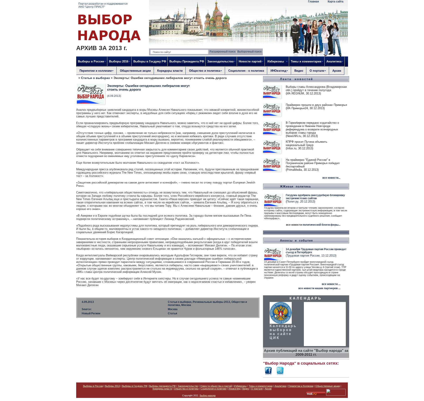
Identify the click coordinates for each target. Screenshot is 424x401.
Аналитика (280, 386)
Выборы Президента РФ (186, 61)
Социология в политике (214, 388)
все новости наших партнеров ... (319, 288)
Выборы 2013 (112, 386)
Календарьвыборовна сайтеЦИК (283, 332)
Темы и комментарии (261, 386)
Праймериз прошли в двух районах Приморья (316, 105)
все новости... (331, 177)
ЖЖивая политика (295, 186)
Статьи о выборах (95, 78)
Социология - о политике (246, 70)
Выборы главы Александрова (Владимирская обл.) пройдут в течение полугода (316, 88)
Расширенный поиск (222, 51)
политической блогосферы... (321, 224)
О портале (257, 388)
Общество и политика (186, 388)
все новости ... (331, 284)
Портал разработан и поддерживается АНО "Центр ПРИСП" (103, 5)
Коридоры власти (170, 70)
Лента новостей (296, 79)
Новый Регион (91, 313)
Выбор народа (208, 395)
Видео (298, 70)
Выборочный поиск (249, 51)
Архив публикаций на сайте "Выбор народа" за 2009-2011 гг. (306, 352)
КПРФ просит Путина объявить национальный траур (306, 143)
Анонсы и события (296, 240)
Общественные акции (135, 70)
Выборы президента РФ (162, 386)
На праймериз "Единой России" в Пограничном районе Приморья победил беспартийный (313, 163)
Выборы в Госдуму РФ (149, 61)
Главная (313, 1)
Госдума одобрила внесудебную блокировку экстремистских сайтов (315, 197)
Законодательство (188, 386)
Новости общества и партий (216, 386)
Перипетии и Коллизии (300, 386)
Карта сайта (335, 1)
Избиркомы (240, 386)
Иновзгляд (234, 388)
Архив (336, 70)
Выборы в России (93, 386)
